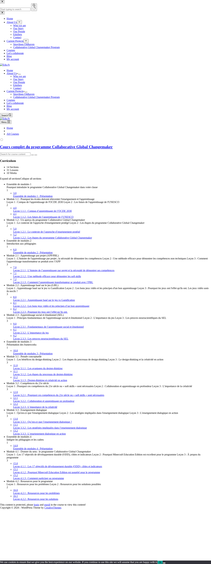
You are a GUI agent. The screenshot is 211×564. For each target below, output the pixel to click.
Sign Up (18, 556)
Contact (17, 88)
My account (13, 109)
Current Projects (15, 91)
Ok (160, 562)
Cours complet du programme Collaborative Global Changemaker (56, 147)
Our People (19, 82)
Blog (9, 106)
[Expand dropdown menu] (19, 74)
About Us (12, 73)
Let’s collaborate (15, 103)
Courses (11, 100)
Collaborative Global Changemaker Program (36, 97)
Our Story (18, 79)
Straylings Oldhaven (23, 94)
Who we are (19, 76)
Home (10, 70)
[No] (164, 563)
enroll (47, 504)
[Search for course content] (32, 154)
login (36, 504)
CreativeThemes (52, 507)
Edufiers (17, 85)
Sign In (27, 556)
